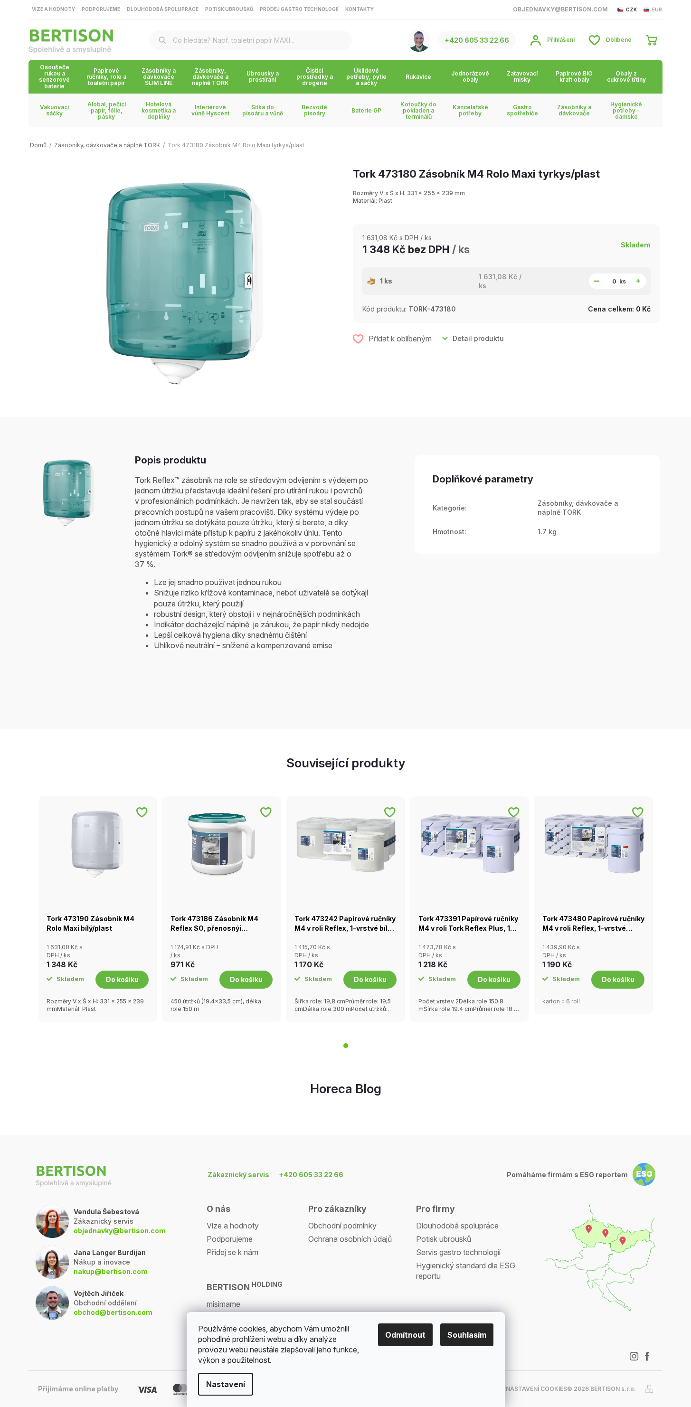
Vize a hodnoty (53, 9)
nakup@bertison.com (111, 1271)
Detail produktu (478, 338)
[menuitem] (54, 77)
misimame (223, 1304)
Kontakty (359, 9)
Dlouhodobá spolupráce (163, 9)
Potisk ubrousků (229, 9)
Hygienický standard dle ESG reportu (465, 1271)
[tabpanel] (98, 909)
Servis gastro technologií (458, 1252)
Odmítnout (405, 1335)
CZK (631, 9)
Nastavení (225, 1384)
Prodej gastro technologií (299, 9)
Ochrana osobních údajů (350, 1239)
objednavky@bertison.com (120, 1231)
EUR (657, 9)
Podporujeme (101, 9)
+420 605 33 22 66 (311, 1175)
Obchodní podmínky (342, 1225)
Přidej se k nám (232, 1252)
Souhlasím (466, 1335)
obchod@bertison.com (113, 1312)
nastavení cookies (536, 1388)
